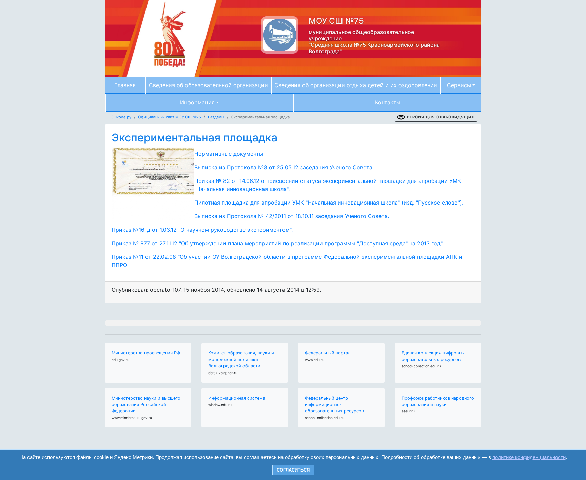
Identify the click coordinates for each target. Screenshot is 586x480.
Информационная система (236, 398)
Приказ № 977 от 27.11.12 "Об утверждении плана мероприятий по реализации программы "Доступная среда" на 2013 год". (278, 243)
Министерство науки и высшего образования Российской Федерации (146, 405)
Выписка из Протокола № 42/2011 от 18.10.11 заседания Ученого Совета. (291, 216)
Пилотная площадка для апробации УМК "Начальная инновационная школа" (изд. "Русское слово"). (328, 202)
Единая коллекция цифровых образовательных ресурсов (433, 356)
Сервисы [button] (459, 85)
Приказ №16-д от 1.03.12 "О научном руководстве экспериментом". (202, 229)
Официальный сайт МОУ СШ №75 (169, 117)
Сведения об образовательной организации (208, 85)
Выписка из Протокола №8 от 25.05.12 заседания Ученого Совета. (284, 167)
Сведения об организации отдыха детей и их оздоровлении (355, 85)
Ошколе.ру (121, 117)
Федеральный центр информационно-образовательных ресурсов (334, 405)
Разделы (216, 117)
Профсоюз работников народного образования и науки (438, 401)
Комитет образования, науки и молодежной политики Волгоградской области (241, 359)
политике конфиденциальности (529, 457)
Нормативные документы (228, 153)
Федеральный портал (328, 353)
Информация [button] (197, 102)
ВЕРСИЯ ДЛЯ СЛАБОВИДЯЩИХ (440, 117)
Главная (125, 85)
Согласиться (293, 470)
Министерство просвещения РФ (146, 353)
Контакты (388, 102)
